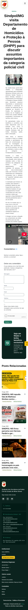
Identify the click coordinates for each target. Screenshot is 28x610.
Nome (5, 285)
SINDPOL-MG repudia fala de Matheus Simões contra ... (11, 396)
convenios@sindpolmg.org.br (10, 522)
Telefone (6, 298)
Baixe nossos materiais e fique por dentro (12, 582)
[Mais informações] (25, 394)
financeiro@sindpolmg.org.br (10, 528)
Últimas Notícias (17, 401)
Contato (4, 554)
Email (5, 292)
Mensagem (7, 274)
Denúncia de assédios (7, 579)
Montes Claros (5, 567)
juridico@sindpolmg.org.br (16, 524)
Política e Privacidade (19, 600)
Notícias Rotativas (7, 401)
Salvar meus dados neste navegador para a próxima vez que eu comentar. (14, 308)
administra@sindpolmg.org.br (10, 518)
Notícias (4, 589)
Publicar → (8, 322)
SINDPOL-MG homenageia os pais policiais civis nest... (10, 465)
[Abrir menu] (25, 3)
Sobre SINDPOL (6, 551)
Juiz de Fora (5, 565)
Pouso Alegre (5, 570)
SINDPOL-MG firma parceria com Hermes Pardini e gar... (11, 431)
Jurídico (4, 577)
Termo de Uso (7, 600)
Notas (3, 591)
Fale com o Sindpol (9, 557)
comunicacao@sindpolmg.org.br (11, 531)
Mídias (3, 594)
